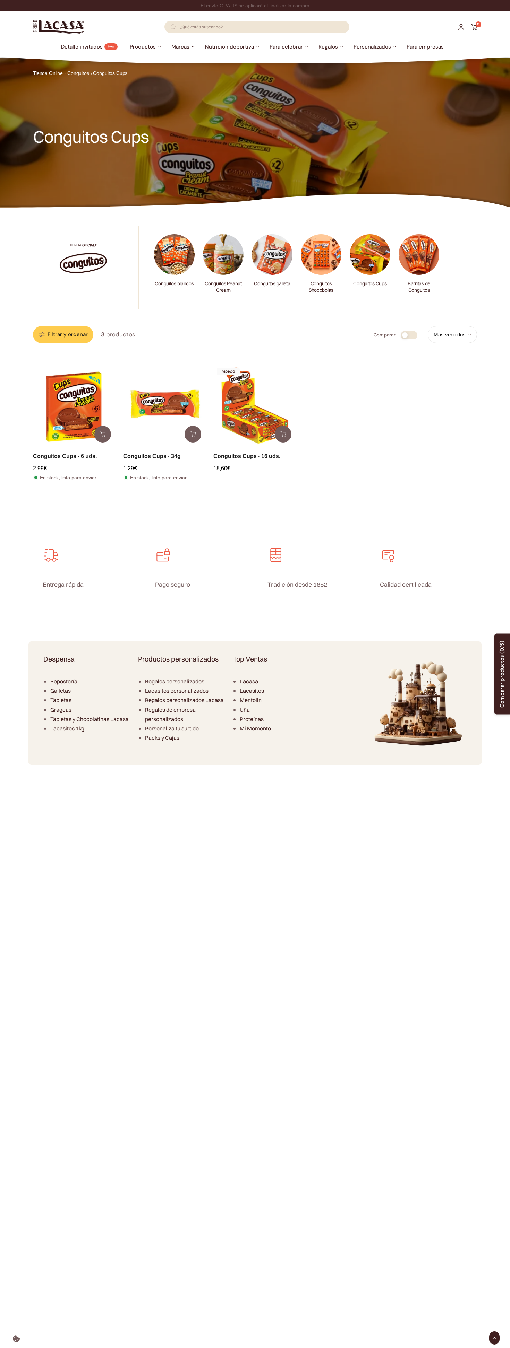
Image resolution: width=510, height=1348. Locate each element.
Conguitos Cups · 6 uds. (65, 456)
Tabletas (60, 700)
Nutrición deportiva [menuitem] (229, 46)
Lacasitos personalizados (177, 690)
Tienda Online (48, 73)
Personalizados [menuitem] (372, 46)
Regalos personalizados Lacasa (184, 700)
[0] (472, 27)
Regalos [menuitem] (328, 46)
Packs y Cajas (162, 737)
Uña (245, 709)
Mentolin (251, 700)
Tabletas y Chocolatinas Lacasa (89, 719)
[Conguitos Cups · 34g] (164, 405)
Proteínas (252, 719)
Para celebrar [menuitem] (286, 46)
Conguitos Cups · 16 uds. (246, 456)
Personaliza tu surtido (172, 728)
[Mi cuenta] (461, 27)
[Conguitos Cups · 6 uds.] (74, 405)
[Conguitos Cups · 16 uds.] (255, 405)
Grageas (60, 709)
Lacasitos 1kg (67, 728)
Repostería (63, 681)
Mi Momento (255, 728)
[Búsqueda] (173, 27)
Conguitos (78, 73)
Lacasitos (252, 690)
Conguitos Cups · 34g (152, 456)
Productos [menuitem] (143, 46)
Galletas (60, 690)
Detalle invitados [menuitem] (82, 46)
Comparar (385, 335)
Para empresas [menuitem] (425, 46)
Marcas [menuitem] (180, 46)
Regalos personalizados (174, 681)
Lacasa (249, 681)
